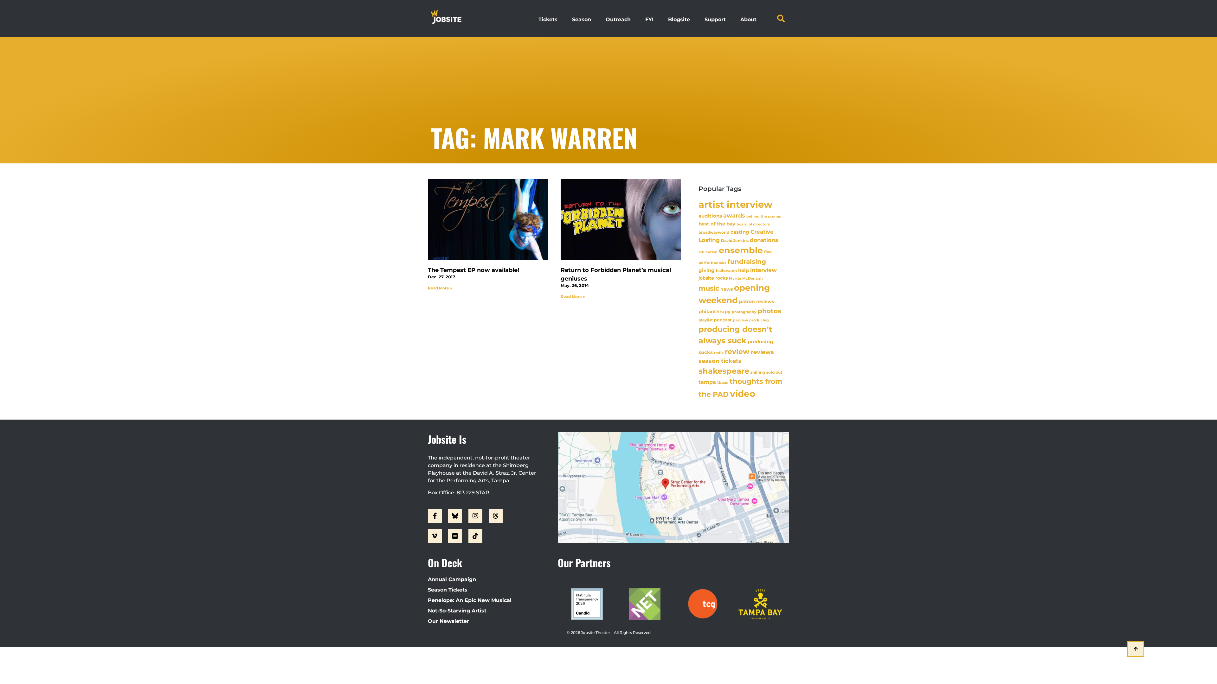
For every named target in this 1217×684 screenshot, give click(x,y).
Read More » (440, 288)
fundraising (747, 261)
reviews (762, 352)
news (726, 289)
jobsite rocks (713, 278)
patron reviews (756, 301)
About (748, 19)
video (742, 393)
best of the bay (717, 224)
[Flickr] (455, 536)
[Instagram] (475, 516)
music (709, 288)
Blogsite (679, 19)
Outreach (618, 19)
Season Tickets (447, 590)
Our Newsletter (448, 621)
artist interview (735, 204)
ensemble (741, 250)
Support (715, 19)
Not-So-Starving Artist (457, 611)
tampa (707, 382)
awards (734, 215)
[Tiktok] (475, 536)
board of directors (753, 224)
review (737, 351)
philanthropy (715, 311)
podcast (723, 320)
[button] (781, 18)
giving (707, 270)
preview (740, 320)
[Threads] (496, 516)
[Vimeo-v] (435, 536)
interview (763, 270)
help (743, 270)
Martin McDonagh (746, 278)
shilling (757, 372)
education (708, 252)
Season (581, 19)
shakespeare (724, 371)
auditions (710, 216)
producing (759, 320)
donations (764, 240)
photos (769, 311)
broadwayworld (714, 232)
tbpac (722, 382)
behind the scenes (763, 216)
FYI (649, 19)
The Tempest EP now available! (473, 270)
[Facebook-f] (435, 516)
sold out (774, 372)
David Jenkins (735, 240)
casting (740, 232)
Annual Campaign (452, 579)
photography (744, 312)
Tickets (547, 19)
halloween (726, 270)
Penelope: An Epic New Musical (470, 600)
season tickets (720, 361)
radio (719, 353)
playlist (706, 320)
